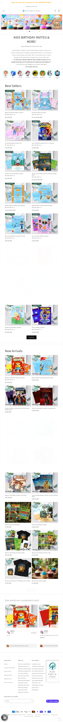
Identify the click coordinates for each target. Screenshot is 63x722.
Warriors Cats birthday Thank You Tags (41, 552)
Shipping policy (54, 714)
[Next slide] (36, 31)
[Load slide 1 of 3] (27, 31)
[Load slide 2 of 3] (29, 31)
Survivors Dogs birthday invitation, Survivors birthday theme (45, 496)
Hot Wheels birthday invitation (39, 268)
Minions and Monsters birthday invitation (15, 377)
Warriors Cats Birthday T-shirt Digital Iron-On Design (17, 581)
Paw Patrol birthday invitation (39, 298)
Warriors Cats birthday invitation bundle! (15, 552)
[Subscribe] (32, 701)
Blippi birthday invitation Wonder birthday (42, 205)
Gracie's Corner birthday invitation (40, 236)
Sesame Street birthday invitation (13, 327)
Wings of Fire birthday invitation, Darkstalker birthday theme (45, 468)
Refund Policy (7, 679)
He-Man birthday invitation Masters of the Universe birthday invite (17, 409)
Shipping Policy (8, 675)
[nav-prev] (5, 624)
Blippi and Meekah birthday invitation (14, 112)
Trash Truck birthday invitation (39, 524)
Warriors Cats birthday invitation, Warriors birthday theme (44, 174)
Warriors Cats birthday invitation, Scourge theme (43, 408)
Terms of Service (8, 682)
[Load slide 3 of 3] (32, 31)
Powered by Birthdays (21, 714)
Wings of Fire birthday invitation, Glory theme (16, 467)
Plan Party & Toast (12, 714)
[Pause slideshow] (40, 31)
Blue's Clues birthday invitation (12, 298)
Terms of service (46, 714)
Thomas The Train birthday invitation (14, 173)
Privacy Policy (7, 671)
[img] (21, 626)
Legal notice (37, 716)
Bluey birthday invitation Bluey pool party (15, 439)
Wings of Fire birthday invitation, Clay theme (16, 495)
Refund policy (30, 714)
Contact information (28, 716)
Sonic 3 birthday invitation (38, 327)
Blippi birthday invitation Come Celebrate (15, 205)
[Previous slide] (23, 31)
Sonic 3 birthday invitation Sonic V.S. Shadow (43, 143)
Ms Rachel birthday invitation (39, 112)
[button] (3, 11)
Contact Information (9, 667)
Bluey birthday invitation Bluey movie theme (42, 377)
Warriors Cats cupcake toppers (39, 581)
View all (31, 337)
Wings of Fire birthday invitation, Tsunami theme (43, 439)
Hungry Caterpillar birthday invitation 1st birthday (17, 268)
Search (6, 664)
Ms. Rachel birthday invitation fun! (13, 143)
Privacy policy (38, 714)
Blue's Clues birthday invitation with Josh (15, 236)
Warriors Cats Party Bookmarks (12, 524)
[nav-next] (57, 624)
